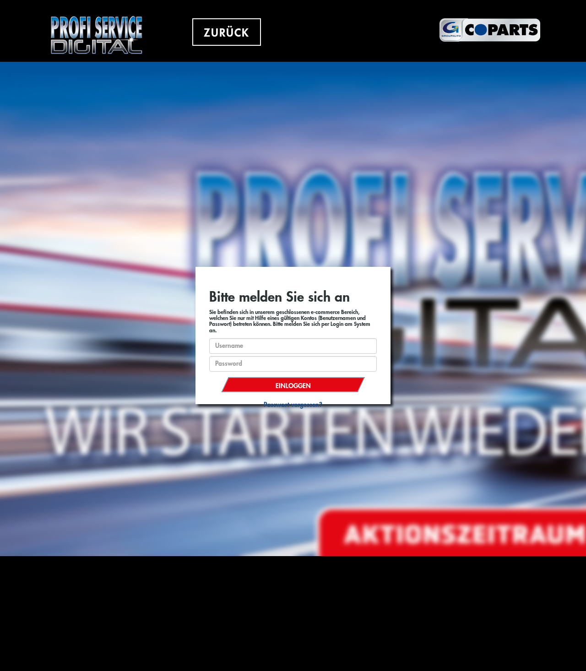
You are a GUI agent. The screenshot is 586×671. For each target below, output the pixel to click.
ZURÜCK (227, 32)
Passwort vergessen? (293, 404)
